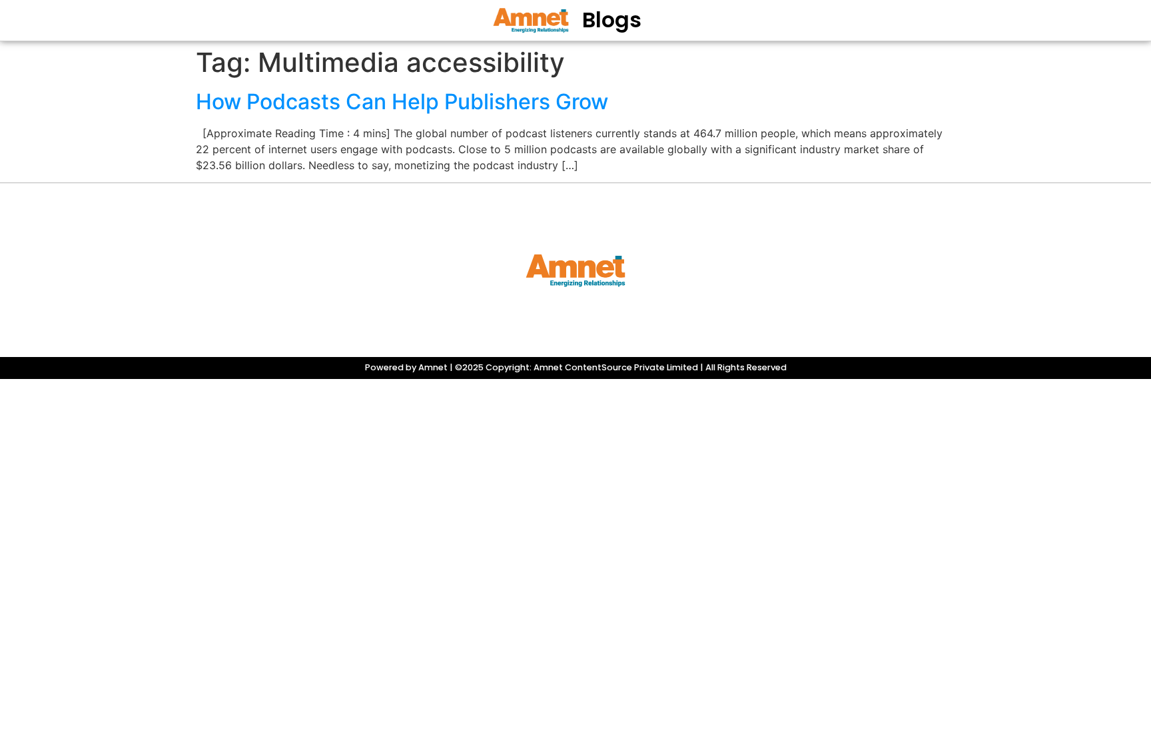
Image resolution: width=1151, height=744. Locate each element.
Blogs (611, 20)
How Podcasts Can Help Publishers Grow (402, 102)
